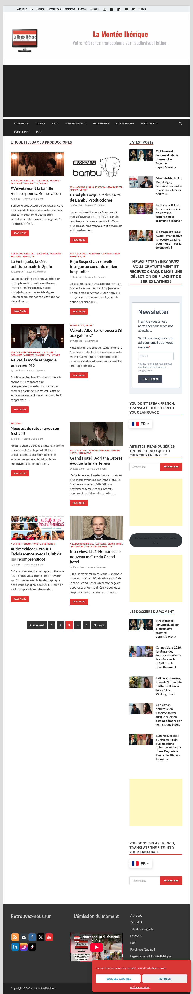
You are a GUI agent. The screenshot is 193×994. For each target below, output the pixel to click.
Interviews (69, 9)
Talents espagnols (96, 546)
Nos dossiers (125, 123)
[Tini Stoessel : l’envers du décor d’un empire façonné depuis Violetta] (141, 151)
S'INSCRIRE (150, 379)
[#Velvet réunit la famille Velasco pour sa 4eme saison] (37, 164)
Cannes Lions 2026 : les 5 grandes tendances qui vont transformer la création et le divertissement (169, 657)
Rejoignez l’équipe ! (142, 949)
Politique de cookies (139, 987)
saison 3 (74, 325)
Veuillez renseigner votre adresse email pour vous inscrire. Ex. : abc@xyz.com (155, 367)
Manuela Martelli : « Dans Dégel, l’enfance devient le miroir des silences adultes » (169, 185)
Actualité (21, 123)
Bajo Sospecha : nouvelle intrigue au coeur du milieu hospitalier (93, 266)
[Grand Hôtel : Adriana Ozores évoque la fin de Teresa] (96, 434)
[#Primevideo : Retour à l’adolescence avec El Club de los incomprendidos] (37, 528)
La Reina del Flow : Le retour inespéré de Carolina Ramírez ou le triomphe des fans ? (169, 212)
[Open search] (180, 123)
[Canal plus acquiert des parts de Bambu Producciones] (96, 167)
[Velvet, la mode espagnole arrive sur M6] (37, 336)
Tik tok (142, 9)
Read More (18, 232)
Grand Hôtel (114, 187)
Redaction (78, 468)
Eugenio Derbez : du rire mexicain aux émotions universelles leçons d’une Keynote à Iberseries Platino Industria (169, 747)
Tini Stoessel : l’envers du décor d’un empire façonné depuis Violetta (167, 159)
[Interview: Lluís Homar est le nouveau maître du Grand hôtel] (96, 528)
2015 (72, 450)
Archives (81, 187)
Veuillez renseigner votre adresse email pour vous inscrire (155, 343)
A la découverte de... (23, 180)
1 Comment (91, 340)
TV (31, 9)
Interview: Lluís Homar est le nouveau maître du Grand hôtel (95, 556)
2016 (72, 187)
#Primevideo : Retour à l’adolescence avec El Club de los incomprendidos (36, 553)
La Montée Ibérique (43, 988)
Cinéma (40, 9)
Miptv (74, 190)
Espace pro (22, 132)
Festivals (82, 9)
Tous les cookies (118, 978)
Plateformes (54, 9)
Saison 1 (40, 355)
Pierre (17, 198)
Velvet (44, 183)
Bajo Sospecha (97, 187)
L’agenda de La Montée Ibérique (150, 956)
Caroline (77, 205)
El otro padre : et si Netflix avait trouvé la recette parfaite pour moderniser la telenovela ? (169, 239)
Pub (38, 132)
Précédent (37, 625)
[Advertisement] (96, 91)
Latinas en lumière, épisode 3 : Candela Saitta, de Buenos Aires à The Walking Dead (169, 686)
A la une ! (22, 9)
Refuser (165, 978)
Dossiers (95, 9)
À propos (136, 915)
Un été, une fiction (44, 544)
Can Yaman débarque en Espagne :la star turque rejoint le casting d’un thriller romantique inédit (169, 714)
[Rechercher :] (155, 467)
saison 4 (28, 183)
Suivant (99, 625)
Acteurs (54, 180)
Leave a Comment (33, 198)
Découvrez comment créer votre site (156, 540)
